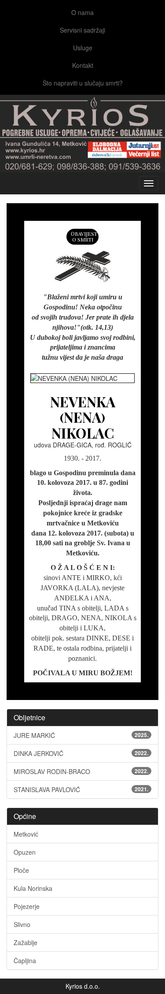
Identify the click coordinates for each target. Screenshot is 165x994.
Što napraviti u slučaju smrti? (83, 82)
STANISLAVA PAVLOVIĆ (81, 789)
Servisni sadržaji (82, 30)
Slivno (22, 924)
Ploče (21, 870)
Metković (26, 834)
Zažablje (25, 942)
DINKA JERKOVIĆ (81, 753)
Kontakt (82, 65)
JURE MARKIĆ (81, 735)
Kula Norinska (33, 888)
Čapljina (25, 960)
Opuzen (25, 852)
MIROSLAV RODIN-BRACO (81, 771)
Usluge (82, 47)
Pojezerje (27, 906)
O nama (82, 12)
